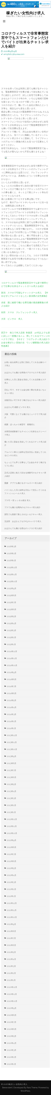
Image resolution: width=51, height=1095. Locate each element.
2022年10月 (12, 833)
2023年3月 (11, 798)
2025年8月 (11, 595)
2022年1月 (11, 896)
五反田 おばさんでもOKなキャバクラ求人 (22, 521)
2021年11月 (11, 910)
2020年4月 (11, 1043)
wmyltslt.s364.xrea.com (13, 54)
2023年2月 (11, 805)
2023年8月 (11, 763)
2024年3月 (11, 714)
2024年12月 (12, 651)
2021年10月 (12, 917)
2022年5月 (11, 868)
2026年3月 (11, 546)
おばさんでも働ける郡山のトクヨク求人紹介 (23, 528)
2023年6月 (11, 777)
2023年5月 (11, 784)
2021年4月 (11, 959)
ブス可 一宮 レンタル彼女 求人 (17, 500)
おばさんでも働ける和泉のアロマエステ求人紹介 (25, 372)
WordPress (25, 1091)
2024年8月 (11, 679)
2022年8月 (11, 847)
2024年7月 (11, 686)
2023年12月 (12, 735)
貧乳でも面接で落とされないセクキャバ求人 (23, 514)
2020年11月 (12, 994)
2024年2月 (11, 721)
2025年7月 (11, 602)
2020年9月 (11, 1008)
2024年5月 (11, 700)
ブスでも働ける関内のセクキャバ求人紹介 (22, 507)
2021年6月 (11, 945)
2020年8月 (11, 1015)
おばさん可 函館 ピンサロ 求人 (17, 407)
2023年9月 (11, 756)
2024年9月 (11, 672)
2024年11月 (12, 658)
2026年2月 (11, 553)
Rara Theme (32, 1087)
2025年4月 (11, 623)
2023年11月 (12, 742)
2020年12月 (12, 987)
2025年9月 (11, 588)
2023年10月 (12, 749)
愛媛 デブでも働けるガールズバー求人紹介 (23, 483)
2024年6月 (11, 693)
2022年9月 (11, 840)
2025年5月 (11, 616)
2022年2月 (11, 889)
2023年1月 (11, 812)
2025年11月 (12, 574)
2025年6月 (11, 609)
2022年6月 (11, 861)
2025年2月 (11, 637)
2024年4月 (11, 707)
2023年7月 (11, 770)
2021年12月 (12, 903)
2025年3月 (11, 630)
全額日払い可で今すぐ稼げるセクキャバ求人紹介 (25, 400)
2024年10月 (12, 665)
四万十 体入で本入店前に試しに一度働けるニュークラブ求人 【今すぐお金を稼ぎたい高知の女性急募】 (13, 339)
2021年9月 (11, 924)
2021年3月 (11, 966)
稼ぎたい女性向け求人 (25, 13)
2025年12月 (12, 567)
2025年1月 (11, 644)
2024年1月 (11, 728)
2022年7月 (11, 854)
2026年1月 (11, 560)
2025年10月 (12, 581)
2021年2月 (11, 973)
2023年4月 (11, 791)
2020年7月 (11, 1022)
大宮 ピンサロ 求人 (12, 319)
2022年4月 (11, 875)
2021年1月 (11, 980)
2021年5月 (11, 952)
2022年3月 (11, 882)
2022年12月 (12, 819)
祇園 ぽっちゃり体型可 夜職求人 (19, 424)
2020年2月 (11, 1057)
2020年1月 (11, 1064)
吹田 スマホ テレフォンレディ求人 (19, 312)
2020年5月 (11, 1036)
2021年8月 (11, 931)
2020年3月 (11, 1050)
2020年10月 (12, 1001)
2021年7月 (11, 938)
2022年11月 (12, 826)
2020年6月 (11, 1029)
